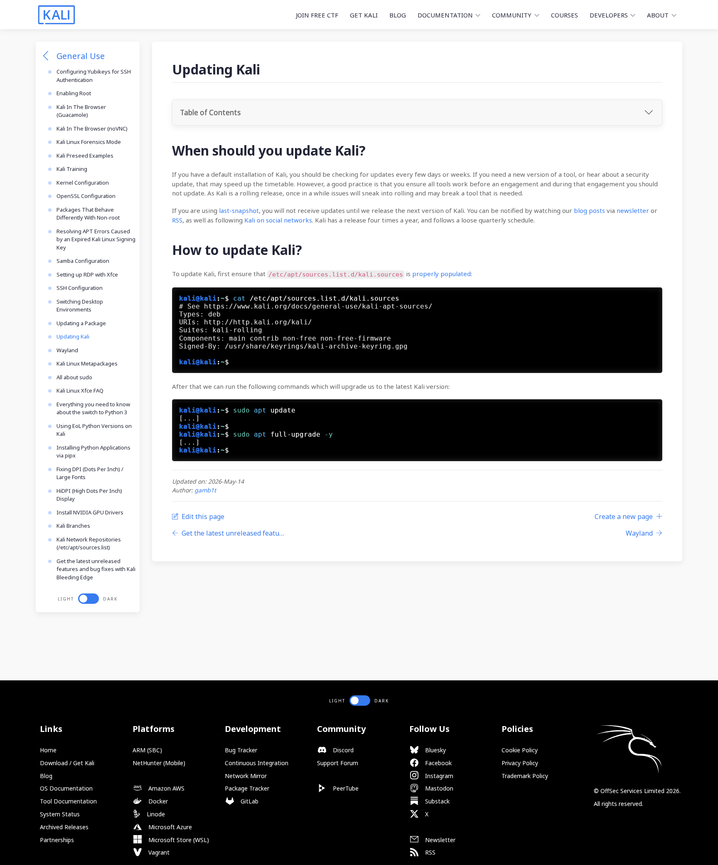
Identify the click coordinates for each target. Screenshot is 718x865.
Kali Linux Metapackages (87, 363)
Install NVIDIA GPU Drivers (90, 512)
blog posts (589, 210)
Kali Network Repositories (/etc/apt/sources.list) (89, 543)
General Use (81, 56)
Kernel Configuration (83, 182)
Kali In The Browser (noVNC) (92, 128)
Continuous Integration (256, 763)
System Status (60, 814)
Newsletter (439, 840)
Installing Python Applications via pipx (93, 452)
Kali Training (72, 169)
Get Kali (364, 15)
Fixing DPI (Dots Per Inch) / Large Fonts (90, 473)
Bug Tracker (241, 750)
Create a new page (624, 516)
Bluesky (434, 750)
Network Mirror (246, 776)
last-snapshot (239, 210)
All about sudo (74, 377)
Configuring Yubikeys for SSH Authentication (94, 76)
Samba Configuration (83, 260)
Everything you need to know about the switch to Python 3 (93, 408)
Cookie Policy (520, 750)
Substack (436, 801)
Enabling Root (74, 93)
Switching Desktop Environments (80, 306)
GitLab (248, 801)
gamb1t (205, 490)
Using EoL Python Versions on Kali (94, 430)
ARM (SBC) (147, 750)
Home (48, 750)
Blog (397, 15)
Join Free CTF (317, 15)
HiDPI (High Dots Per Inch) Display (89, 495)
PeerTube (345, 788)
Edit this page (203, 516)
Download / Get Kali (67, 763)
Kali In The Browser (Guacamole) (81, 111)
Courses (564, 15)
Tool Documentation (68, 801)
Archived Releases (64, 827)
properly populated (441, 273)
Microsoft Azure (169, 827)
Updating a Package (81, 323)
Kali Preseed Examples (85, 155)
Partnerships (57, 840)
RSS (177, 220)
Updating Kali (73, 336)
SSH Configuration (80, 288)
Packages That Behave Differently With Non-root (88, 214)
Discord (342, 750)
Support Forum (337, 763)
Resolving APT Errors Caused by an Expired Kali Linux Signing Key (96, 239)
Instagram (438, 776)
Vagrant (158, 852)
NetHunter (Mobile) (159, 763)
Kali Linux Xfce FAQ (80, 390)
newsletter (633, 210)
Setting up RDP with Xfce (87, 274)
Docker (157, 801)
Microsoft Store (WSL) (178, 840)
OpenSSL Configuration (86, 196)
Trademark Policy (525, 776)
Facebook (437, 763)
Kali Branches (73, 525)
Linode (155, 814)
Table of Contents (210, 112)
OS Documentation (66, 788)
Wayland (67, 350)
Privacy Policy (520, 763)
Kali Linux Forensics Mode (89, 142)
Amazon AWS (165, 788)
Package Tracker (247, 788)
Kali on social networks (278, 220)
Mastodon (438, 788)
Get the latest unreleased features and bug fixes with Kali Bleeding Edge (96, 569)
